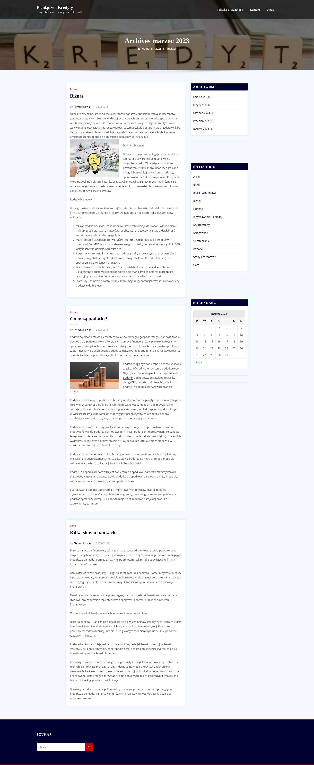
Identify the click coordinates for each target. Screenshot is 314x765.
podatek (128, 377)
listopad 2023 (201, 113)
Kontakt (255, 9)
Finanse (198, 209)
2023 (158, 48)
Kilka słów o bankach (92, 532)
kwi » (199, 362)
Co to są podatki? (88, 318)
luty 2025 (198, 105)
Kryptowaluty (201, 225)
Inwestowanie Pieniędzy (207, 217)
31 (226, 355)
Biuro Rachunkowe (204, 193)
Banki (73, 525)
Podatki (74, 312)
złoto (196, 265)
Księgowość (200, 233)
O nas (270, 9)
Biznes (73, 89)
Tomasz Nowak (80, 106)
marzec (171, 48)
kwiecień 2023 (201, 121)
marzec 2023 (201, 129)
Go (89, 747)
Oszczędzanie (201, 241)
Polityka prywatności (230, 9)
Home (145, 48)
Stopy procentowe (204, 257)
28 (204, 355)
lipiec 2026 (199, 97)
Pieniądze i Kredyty (55, 7)
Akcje (196, 177)
